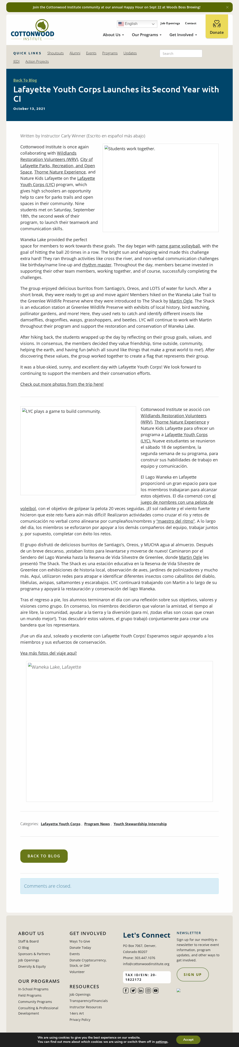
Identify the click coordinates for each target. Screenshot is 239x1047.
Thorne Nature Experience (60, 172)
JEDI (16, 61)
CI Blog (23, 947)
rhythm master (96, 265)
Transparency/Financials (89, 1000)
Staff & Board (28, 941)
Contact (190, 23)
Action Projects (37, 61)
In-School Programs (33, 989)
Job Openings (170, 23)
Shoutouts (55, 53)
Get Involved (181, 34)
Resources (84, 986)
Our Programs (145, 34)
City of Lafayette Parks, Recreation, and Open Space (57, 166)
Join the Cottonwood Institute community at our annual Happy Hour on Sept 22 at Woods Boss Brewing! (116, 7)
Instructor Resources (86, 1007)
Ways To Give (80, 941)
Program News (97, 823)
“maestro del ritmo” (175, 521)
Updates (130, 53)
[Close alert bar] (227, 7)
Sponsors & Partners (34, 954)
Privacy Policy (80, 1019)
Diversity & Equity (32, 966)
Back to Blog (44, 856)
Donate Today (80, 947)
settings (162, 1042)
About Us (111, 34)
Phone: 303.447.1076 (139, 958)
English (130, 24)
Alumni (75, 53)
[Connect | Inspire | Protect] (32, 29)
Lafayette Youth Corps (60, 823)
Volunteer (77, 972)
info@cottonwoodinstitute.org (146, 964)
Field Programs (30, 995)
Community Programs (35, 1001)
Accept (188, 1039)
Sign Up (193, 974)
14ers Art (77, 1013)
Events (91, 53)
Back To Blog (25, 80)
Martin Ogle (180, 301)
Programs (110, 53)
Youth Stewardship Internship (140, 823)
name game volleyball (178, 246)
